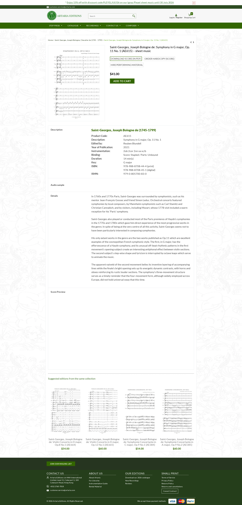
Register (179, 17)
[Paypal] (191, 501)
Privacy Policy (167, 480)
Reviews (128, 483)
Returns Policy (168, 483)
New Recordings (132, 480)
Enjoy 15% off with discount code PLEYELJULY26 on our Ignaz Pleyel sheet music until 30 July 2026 (120, 2)
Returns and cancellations (172, 486)
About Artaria (94, 477)
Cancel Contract (170, 491)
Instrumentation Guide (98, 483)
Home (50, 40)
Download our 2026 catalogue (137, 477)
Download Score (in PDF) (126, 58)
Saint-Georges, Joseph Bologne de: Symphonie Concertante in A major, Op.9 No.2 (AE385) (177, 442)
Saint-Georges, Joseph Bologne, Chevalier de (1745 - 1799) (78, 40)
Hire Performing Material (127, 64)
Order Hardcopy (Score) (159, 58)
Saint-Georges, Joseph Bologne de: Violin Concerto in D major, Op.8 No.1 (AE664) (65, 442)
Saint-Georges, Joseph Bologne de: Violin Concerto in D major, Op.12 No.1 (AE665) (102, 442)
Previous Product (190, 42)
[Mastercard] (182, 501)
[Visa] (172, 501)
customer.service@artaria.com (62, 7)
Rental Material (95, 486)
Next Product (193, 42)
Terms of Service (168, 477)
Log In (172, 17)
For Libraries (94, 480)
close (193, 3)
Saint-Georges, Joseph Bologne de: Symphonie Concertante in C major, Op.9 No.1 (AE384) (140, 442)
